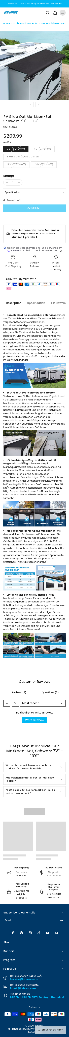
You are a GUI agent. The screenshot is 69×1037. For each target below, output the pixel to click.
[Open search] (6, 703)
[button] (34, 208)
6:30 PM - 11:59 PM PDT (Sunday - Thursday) (37, 997)
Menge (8, 176)
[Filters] (15, 703)
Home (6, 23)
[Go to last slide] (30, 104)
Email (8, 920)
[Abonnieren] (62, 920)
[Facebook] (12, 932)
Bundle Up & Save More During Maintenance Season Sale (34, 3)
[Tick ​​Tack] (39, 932)
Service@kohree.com (24, 979)
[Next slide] (38, 104)
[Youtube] (47, 932)
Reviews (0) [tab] (19, 692)
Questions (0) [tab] (50, 692)
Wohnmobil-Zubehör (25, 23)
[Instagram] (30, 932)
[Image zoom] (34, 65)
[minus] (7, 182)
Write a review (34, 720)
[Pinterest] (21, 932)
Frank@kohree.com (23, 988)
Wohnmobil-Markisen (53, 23)
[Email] (56, 932)
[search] (47, 12)
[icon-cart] (55, 12)
